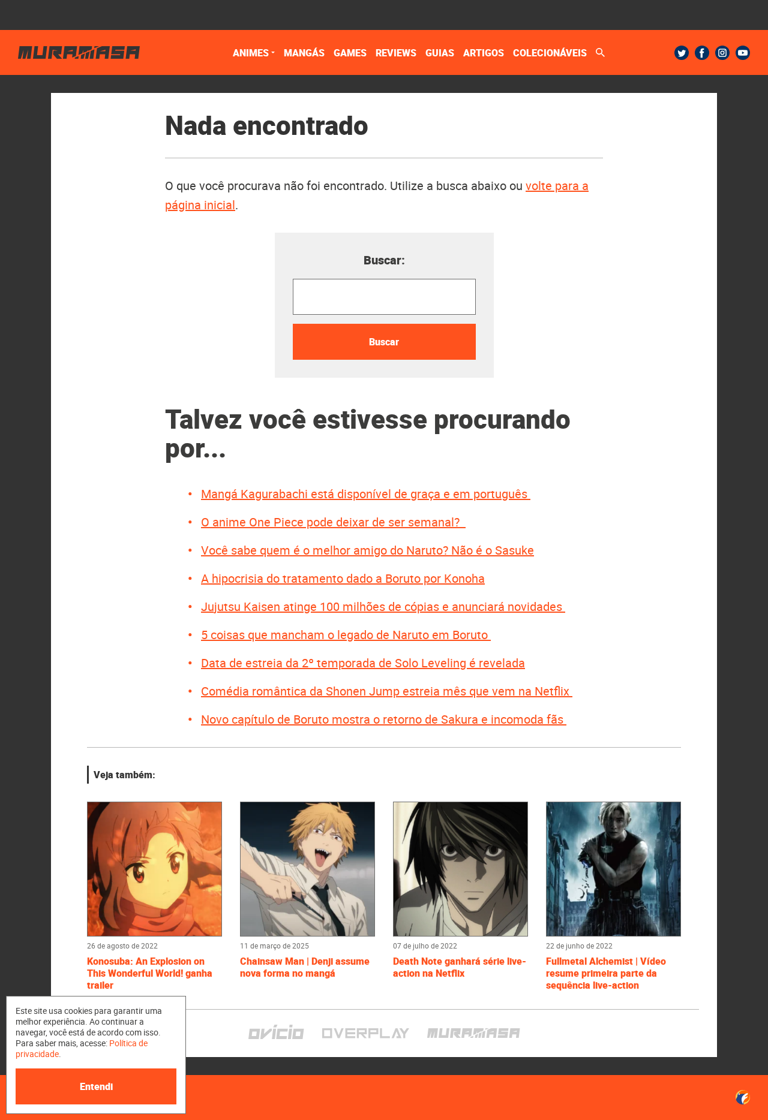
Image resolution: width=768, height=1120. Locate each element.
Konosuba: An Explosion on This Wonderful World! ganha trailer (149, 973)
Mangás (304, 52)
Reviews (396, 52)
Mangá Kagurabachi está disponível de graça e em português (365, 494)
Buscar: (384, 260)
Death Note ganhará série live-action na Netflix (459, 967)
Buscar (384, 341)
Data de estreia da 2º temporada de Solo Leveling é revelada (363, 663)
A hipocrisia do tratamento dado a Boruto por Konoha (343, 578)
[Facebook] (702, 53)
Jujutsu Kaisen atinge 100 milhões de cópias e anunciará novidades (383, 606)
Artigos (483, 52)
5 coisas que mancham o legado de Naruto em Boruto (346, 635)
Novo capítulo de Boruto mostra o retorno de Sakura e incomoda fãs (383, 719)
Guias (439, 52)
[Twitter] (681, 53)
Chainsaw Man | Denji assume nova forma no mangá (305, 967)
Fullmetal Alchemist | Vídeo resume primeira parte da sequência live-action (606, 973)
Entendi (96, 1086)
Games (350, 52)
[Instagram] (722, 53)
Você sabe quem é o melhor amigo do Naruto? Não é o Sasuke (367, 550)
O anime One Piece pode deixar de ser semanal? (333, 522)
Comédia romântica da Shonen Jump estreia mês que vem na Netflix (386, 691)
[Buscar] (600, 52)
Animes (251, 52)
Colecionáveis (550, 52)
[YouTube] (743, 53)
